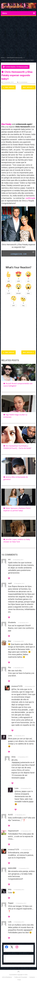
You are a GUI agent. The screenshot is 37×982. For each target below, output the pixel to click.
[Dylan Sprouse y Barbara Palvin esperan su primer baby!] (18, 497)
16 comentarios (23, 82)
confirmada (30, 198)
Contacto (32, 977)
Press (19, 979)
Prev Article (9, 87)
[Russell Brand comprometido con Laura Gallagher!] (18, 372)
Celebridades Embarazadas (16, 67)
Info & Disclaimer (7, 977)
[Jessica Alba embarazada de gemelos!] (18, 465)
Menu (4, 13)
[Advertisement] (18, 36)
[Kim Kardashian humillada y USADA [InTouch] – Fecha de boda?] (18, 434)
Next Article (27, 87)
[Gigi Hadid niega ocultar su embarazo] (18, 403)
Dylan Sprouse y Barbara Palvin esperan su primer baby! (17, 509)
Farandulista (13, 974)
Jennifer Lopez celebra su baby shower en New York (16, 540)
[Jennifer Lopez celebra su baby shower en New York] (18, 528)
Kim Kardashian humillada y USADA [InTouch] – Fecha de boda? (17, 447)
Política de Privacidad (20, 977)
